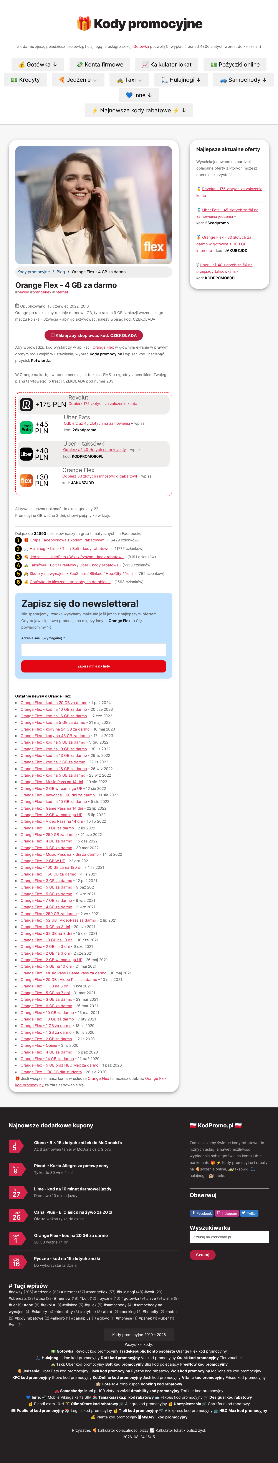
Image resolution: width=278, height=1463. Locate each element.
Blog (61, 272)
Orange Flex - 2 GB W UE (43, 861)
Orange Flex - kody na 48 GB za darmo (55, 735)
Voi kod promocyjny (158, 1357)
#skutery (39, 1311)
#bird (107, 1311)
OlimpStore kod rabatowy (94, 1403)
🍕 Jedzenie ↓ (78, 79)
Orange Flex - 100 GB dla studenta (51, 1072)
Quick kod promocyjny (198, 1357)
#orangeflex (96, 1292)
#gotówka (130, 1298)
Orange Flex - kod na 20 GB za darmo (54, 702)
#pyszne (105, 1298)
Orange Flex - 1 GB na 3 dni (45, 986)
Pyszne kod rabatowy (150, 1371)
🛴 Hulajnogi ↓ (181, 79)
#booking (127, 1311)
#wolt (149, 1292)
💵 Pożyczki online (235, 64)
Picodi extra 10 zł (49, 1403)
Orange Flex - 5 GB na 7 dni (45, 992)
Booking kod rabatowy (161, 1384)
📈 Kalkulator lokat (167, 64)
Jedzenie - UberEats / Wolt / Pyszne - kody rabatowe (77, 556)
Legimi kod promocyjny (91, 1410)
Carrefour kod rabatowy (229, 1403)
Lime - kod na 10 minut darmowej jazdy (72, 1189)
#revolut (48, 1305)
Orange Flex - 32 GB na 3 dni (46, 933)
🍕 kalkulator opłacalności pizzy (120, 1430)
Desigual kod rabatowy (230, 1397)
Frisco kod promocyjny (246, 1377)
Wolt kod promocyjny (190, 1371)
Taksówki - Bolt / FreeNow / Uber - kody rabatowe (74, 565)
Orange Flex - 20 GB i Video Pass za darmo (59, 979)
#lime (168, 1298)
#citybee (88, 1311)
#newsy (16, 1292)
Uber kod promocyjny (85, 1364)
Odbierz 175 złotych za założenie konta (102, 403)
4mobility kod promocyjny (155, 1390)
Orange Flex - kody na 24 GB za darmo (55, 729)
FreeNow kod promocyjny (204, 1364)
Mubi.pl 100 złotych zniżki (107, 1390)
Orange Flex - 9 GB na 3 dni (45, 926)
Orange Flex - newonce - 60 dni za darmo (58, 795)
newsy (23, 292)
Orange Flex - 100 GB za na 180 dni (52, 867)
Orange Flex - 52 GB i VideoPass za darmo (58, 920)
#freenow (62, 1298)
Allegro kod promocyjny (146, 1403)
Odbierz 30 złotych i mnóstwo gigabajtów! (99, 476)
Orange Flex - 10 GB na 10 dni (47, 940)
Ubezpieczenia (188, 1403)
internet (61, 292)
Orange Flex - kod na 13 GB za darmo (54, 755)
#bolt (84, 1298)
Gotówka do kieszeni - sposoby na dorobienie (70, 581)
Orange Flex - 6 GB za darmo (46, 1006)
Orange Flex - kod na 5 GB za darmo (53, 722)
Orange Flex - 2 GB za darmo (46, 1039)
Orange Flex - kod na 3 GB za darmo (53, 762)
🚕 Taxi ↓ (129, 79)
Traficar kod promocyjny (201, 1390)
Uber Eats (77, 417)
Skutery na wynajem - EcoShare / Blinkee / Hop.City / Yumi (82, 573)
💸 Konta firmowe (99, 64)
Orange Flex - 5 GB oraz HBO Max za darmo (59, 1065)
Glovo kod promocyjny (72, 1377)
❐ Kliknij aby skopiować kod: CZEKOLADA (94, 335)
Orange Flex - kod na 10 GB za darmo (54, 709)
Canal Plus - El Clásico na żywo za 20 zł (73, 1212)
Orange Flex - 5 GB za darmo (46, 887)
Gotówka (141, 46)
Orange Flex (103, 347)
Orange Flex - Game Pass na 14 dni (52, 808)
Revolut (78, 397)
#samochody (115, 1305)
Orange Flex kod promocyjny (201, 1351)
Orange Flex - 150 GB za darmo (48, 874)
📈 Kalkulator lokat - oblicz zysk (178, 1430)
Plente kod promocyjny (117, 1417)
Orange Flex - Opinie (39, 1045)
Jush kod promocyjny (162, 1377)
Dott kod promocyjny (120, 1357)
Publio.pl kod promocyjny (40, 1410)
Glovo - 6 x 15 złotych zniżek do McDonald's (78, 1142)
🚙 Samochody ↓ (243, 79)
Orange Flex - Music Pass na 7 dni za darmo (60, 854)
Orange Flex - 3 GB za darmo (46, 880)
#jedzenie (42, 1292)
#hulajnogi (126, 1292)
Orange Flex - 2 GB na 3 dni (45, 946)
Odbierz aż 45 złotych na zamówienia (97, 423)
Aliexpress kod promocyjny (189, 1410)
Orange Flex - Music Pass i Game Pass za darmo (63, 973)
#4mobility (63, 1311)
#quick (90, 1305)
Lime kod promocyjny (81, 1357)
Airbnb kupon (128, 1384)
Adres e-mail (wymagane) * (43, 638)
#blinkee (69, 1305)
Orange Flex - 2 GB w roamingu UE (51, 788)
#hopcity (150, 1311)
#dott (28, 1305)
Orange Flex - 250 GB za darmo (49, 834)
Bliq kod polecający (162, 1364)
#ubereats (18, 1298)
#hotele (172, 1311)
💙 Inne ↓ (139, 95)
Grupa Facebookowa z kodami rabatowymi (67, 540)
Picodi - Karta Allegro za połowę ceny (71, 1165)
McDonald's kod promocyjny (236, 1371)
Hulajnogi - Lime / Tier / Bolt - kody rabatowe (69, 548)
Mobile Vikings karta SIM (69, 1397)
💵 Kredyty (25, 79)
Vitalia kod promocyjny (203, 1377)
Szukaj (202, 1255)
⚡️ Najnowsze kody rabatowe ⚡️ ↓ (139, 110)
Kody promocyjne (33, 272)
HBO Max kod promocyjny (243, 1410)
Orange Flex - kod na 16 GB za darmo (54, 716)
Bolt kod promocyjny (124, 1364)
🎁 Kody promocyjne (139, 23)
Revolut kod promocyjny (97, 1351)
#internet (69, 1292)
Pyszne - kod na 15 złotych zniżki (67, 1258)
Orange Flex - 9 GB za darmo (46, 848)
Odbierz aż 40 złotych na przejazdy (94, 449)
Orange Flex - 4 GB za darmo (46, 841)
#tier (13, 1305)
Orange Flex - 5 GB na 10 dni (46, 966)
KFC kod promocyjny (31, 1377)
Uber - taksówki (84, 443)
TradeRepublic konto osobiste (147, 1351)
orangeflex (42, 292)
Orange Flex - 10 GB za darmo (47, 828)
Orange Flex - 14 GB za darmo (47, 1058)
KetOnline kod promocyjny (117, 1377)
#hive (151, 1298)
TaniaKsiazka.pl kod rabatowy (126, 1397)
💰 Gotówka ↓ (38, 64)
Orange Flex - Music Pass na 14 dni (52, 781)
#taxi (40, 1298)
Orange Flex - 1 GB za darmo (46, 1025)
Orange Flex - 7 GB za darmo (46, 900)
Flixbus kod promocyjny (182, 1397)
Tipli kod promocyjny (138, 1410)
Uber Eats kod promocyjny (64, 1371)
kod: (80, 430)
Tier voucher (231, 1357)
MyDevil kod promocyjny (164, 1417)
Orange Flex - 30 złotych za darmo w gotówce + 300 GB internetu (223, 244)
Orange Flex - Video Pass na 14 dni (52, 821)
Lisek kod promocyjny (109, 1371)
